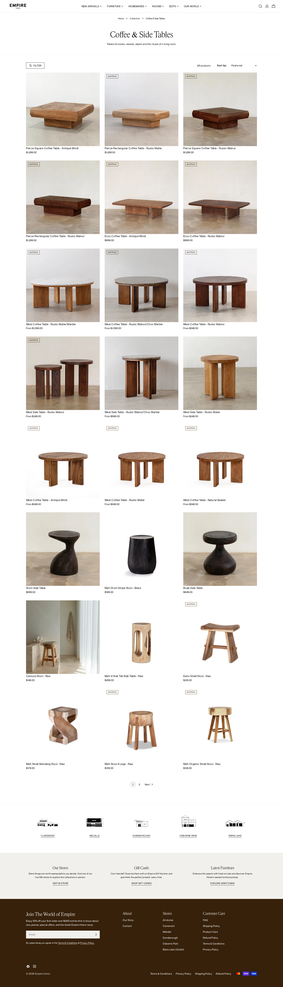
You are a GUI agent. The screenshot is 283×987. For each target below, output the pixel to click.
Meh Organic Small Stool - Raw (201, 764)
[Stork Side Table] (63, 549)
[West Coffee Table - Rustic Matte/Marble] (63, 285)
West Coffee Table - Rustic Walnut (203, 324)
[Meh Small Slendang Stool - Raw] (63, 725)
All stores (168, 920)
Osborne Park (188, 835)
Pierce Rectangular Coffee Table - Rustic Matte (133, 148)
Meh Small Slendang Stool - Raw (45, 764)
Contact (127, 925)
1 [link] (132, 784)
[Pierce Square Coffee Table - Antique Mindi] (63, 109)
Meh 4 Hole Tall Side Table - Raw (124, 676)
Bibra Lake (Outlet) (173, 949)
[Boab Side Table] (220, 549)
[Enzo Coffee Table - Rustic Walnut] (220, 197)
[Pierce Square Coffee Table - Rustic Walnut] (220, 109)
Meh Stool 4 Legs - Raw (119, 764)
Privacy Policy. (87, 943)
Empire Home (42, 973)
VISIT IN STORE (60, 883)
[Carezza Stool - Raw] (63, 637)
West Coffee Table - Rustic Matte (125, 500)
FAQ (205, 920)
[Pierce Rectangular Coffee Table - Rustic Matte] (141, 109)
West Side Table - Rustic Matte (201, 412)
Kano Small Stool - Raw (197, 676)
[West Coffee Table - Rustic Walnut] (220, 285)
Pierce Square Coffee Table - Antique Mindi (52, 148)
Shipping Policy (211, 925)
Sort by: (222, 65)
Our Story (128, 920)
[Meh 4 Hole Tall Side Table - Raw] (141, 637)
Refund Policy (210, 937)
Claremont (48, 835)
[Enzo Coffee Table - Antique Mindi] (141, 197)
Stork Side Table (36, 588)
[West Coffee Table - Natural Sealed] (220, 461)
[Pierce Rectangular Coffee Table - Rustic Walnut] (63, 197)
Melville (95, 835)
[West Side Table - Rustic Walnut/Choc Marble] (141, 373)
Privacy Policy (210, 949)
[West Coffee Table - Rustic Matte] (141, 461)
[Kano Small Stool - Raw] (220, 637)
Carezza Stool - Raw (38, 676)
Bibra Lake (235, 835)
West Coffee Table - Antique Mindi (46, 500)
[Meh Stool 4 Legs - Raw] (141, 725)
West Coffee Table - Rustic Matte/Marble (51, 324)
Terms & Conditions (67, 943)
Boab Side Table (193, 588)
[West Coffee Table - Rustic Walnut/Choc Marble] (141, 285)
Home (121, 18)
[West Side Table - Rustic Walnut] (63, 373)
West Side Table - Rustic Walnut (45, 412)
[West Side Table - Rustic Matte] (220, 373)
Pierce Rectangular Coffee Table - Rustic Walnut (55, 236)
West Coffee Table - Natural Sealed (204, 500)
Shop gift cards (141, 883)
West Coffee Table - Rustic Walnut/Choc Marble (134, 324)
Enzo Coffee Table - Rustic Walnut (203, 236)
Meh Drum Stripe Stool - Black (123, 588)
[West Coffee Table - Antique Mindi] (63, 461)
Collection (135, 18)
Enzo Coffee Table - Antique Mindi (125, 236)
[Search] (260, 6)
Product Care (210, 931)
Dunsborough (141, 835)
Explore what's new (222, 883)
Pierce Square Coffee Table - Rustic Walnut (209, 148)
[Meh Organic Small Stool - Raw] (220, 725)
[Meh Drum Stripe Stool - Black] (141, 549)
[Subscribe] (96, 934)
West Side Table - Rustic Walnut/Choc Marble (132, 412)
